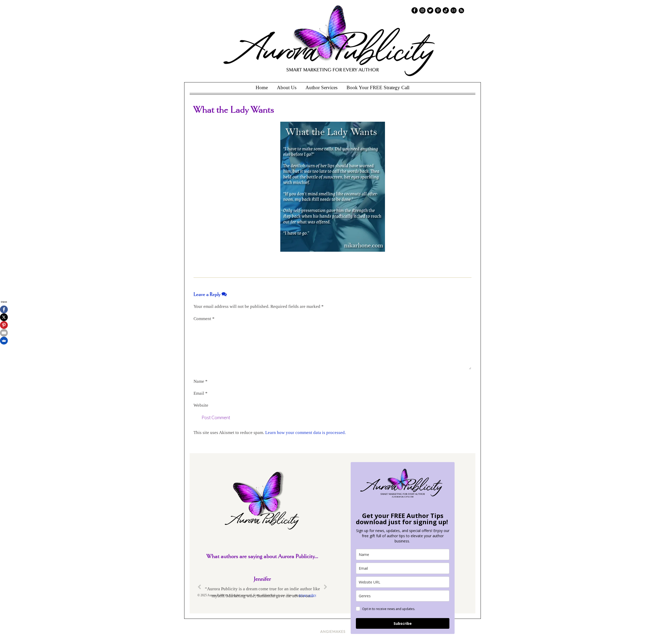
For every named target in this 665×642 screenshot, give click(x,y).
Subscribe (403, 623)
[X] (4, 317)
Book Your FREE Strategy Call (378, 87)
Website (201, 405)
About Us (286, 87)
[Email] (4, 333)
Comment (204, 318)
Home (262, 87)
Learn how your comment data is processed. (305, 432)
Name (201, 381)
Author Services (321, 87)
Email (201, 393)
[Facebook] (4, 309)
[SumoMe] (4, 341)
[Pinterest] (4, 325)
